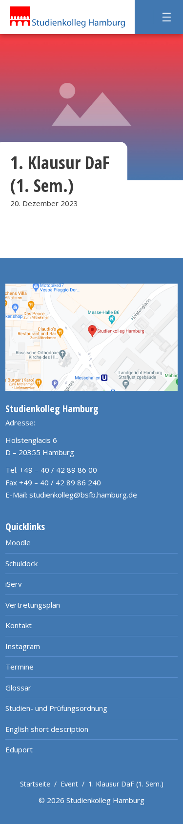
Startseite (35, 783)
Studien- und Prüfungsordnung (56, 708)
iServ (13, 584)
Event (69, 783)
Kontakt (18, 625)
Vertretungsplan (32, 605)
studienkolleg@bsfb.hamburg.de (83, 494)
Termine (19, 666)
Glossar (18, 687)
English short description (46, 729)
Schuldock (21, 563)
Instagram (22, 646)
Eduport (19, 749)
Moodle (18, 542)
